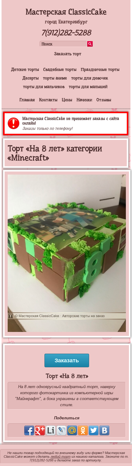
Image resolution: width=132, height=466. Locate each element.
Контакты (48, 99)
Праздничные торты (100, 69)
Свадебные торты (59, 69)
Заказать (67, 360)
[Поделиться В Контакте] (104, 430)
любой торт (61, 456)
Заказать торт (67, 53)
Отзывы (103, 99)
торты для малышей (88, 86)
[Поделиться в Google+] (40, 430)
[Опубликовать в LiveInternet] (51, 430)
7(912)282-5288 (66, 32)
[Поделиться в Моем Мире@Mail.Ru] (72, 430)
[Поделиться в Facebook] (29, 430)
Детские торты (25, 69)
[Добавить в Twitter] (94, 430)
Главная (27, 99)
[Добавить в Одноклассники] (83, 430)
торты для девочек (89, 77)
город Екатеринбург (66, 22)
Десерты (30, 77)
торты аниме (55, 77)
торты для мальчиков (43, 86)
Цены (67, 99)
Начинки (84, 99)
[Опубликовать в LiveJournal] (61, 430)
